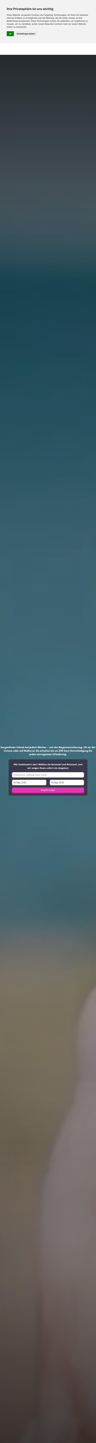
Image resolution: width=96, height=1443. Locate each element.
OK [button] (10, 34)
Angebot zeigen (48, 790)
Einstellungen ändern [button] (26, 34)
